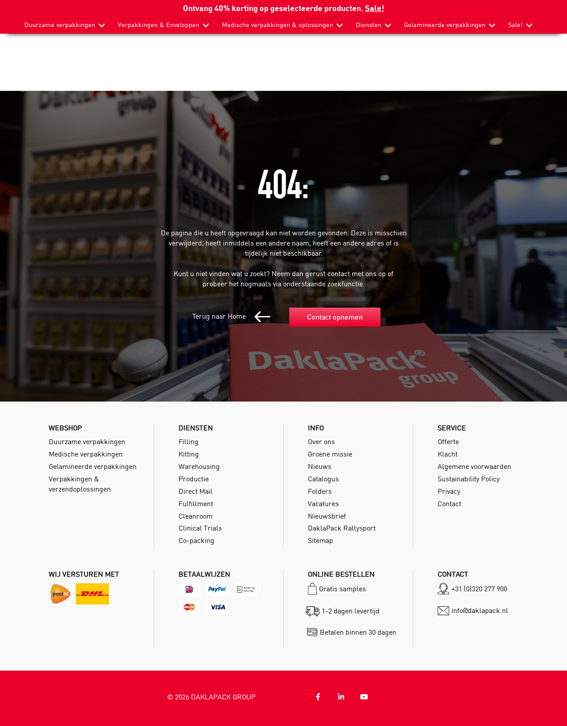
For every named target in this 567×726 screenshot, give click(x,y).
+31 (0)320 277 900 (479, 588)
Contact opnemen (335, 316)
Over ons (321, 441)
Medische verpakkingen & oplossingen (277, 25)
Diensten (368, 25)
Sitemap (320, 540)
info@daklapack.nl (479, 610)
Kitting (189, 453)
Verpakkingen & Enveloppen (158, 25)
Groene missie (330, 453)
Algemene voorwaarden (474, 466)
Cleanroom (196, 515)
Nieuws (319, 466)
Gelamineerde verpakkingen (444, 25)
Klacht (448, 453)
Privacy (449, 491)
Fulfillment (196, 503)
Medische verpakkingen (86, 453)
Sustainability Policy (469, 478)
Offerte (448, 441)
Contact (449, 503)
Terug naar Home (220, 316)
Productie (194, 478)
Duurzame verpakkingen (59, 25)
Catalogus (323, 478)
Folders (320, 491)
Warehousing (199, 466)
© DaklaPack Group (211, 696)
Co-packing (196, 540)
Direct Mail (196, 491)
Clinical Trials (200, 527)
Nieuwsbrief (327, 515)
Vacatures (323, 503)
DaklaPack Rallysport (342, 527)
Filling (188, 441)
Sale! (374, 8)
